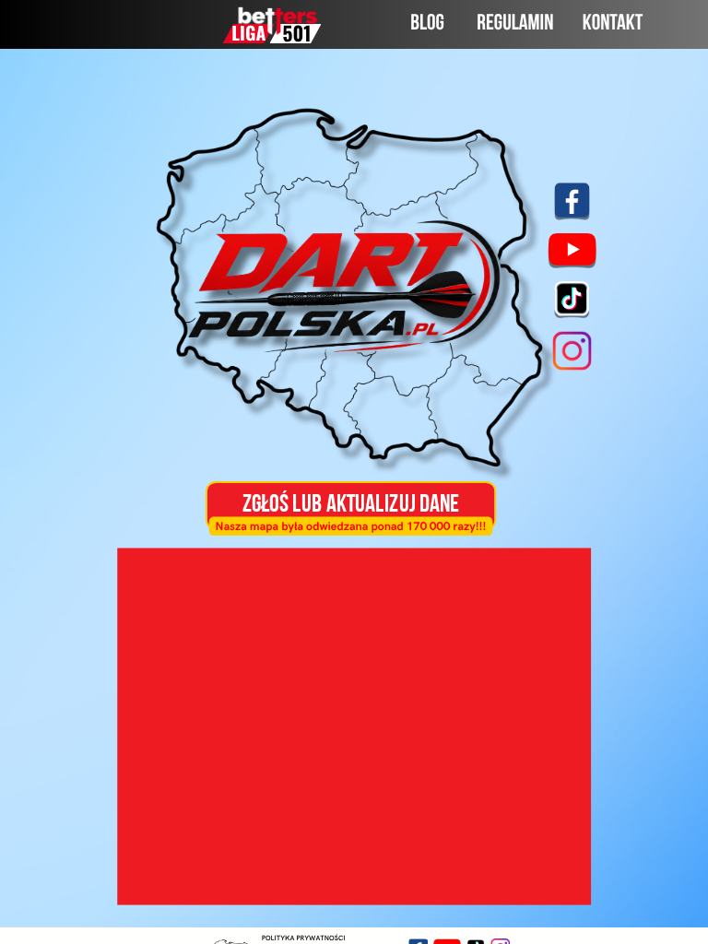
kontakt (613, 25)
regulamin (515, 24)
